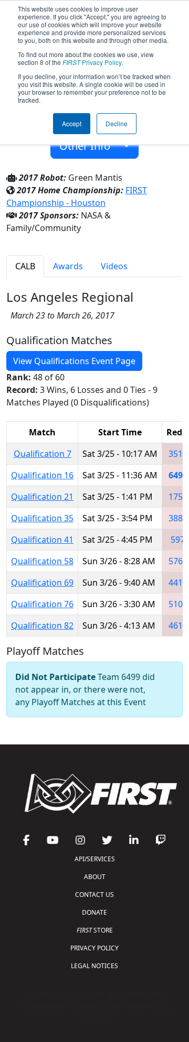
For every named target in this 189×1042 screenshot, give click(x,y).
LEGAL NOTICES (94, 965)
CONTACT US (94, 894)
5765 (178, 561)
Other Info (88, 146)
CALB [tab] (25, 266)
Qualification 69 (42, 582)
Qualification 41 (42, 539)
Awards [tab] (68, 266)
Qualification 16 (42, 475)
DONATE (94, 912)
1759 (178, 496)
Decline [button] (117, 123)
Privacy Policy (91, 62)
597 (178, 539)
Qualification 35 (42, 518)
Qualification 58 (42, 561)
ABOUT (95, 876)
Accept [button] (71, 123)
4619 (178, 625)
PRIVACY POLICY (94, 948)
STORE (95, 930)
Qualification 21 (42, 496)
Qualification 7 (42, 453)
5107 (178, 604)
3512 (178, 453)
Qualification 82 (42, 625)
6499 (178, 475)
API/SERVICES (95, 858)
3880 (178, 518)
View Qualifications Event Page (74, 361)
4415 (178, 582)
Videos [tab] (114, 266)
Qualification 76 (42, 604)
